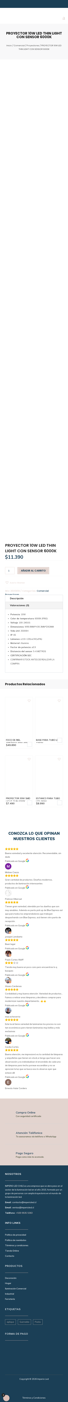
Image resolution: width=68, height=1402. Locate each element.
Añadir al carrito (33, 570)
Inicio (9, 45)
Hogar (8, 1283)
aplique (10, 1322)
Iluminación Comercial (15, 1288)
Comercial (19, 45)
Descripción (17, 598)
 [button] (29, 744)
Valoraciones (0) (19, 605)
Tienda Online (12, 1250)
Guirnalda (24, 1322)
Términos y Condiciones (34, 1397)
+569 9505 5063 (24, 1212)
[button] (15, 582)
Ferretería (10, 1299)
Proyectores (33, 45)
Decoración (10, 1278)
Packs (38, 1322)
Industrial (9, 1294)
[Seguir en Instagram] (7, 5)
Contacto (9, 1256)
